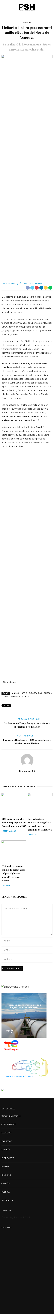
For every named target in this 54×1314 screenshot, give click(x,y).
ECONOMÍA (7, 1133)
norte (25, 696)
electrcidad (35, 693)
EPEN (6, 696)
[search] (49, 3)
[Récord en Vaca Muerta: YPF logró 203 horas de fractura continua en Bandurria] (40, 804)
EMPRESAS (7, 1141)
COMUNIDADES (9, 1124)
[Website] (27, 778)
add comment (37, 284)
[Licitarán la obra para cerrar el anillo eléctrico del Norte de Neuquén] (27, 165)
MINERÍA (5, 1166)
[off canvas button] (4, 3)
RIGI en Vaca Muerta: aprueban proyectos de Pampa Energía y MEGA (14, 822)
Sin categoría (7, 1200)
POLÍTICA (6, 1192)
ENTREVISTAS (8, 1158)
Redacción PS (9, 284)
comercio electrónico (11, 1116)
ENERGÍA (27, 23)
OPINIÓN (6, 1183)
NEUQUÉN (15, 696)
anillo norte (19, 693)
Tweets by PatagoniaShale (16, 1217)
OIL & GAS (6, 1175)
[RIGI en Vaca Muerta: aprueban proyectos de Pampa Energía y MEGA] (14, 804)
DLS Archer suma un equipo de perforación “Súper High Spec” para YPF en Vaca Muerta (13, 873)
